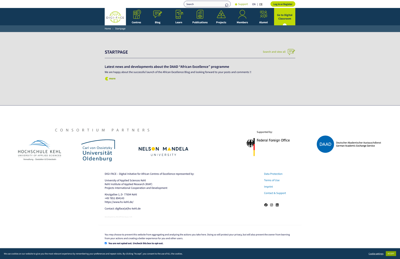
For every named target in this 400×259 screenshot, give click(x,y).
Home (108, 28)
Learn (178, 22)
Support (243, 4)
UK (131, 217)
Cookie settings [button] (376, 253)
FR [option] (260, 4)
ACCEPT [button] (391, 253)
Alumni (263, 22)
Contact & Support (275, 193)
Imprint (268, 186)
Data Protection (273, 174)
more (112, 78)
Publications (200, 22)
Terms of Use (272, 180)
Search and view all (274, 51)
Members (242, 22)
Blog (157, 22)
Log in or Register (282, 4)
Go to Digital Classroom (284, 16)
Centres (136, 22)
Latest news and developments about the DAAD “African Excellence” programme (167, 66)
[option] (261, 4)
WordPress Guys (122, 217)
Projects (221, 22)
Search (227, 4)
